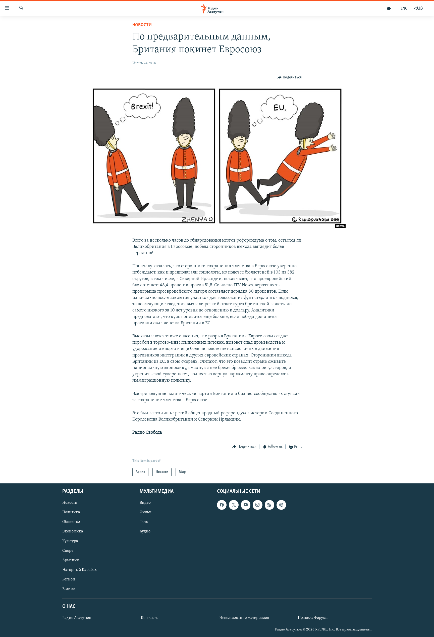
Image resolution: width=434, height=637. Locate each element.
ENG (404, 9)
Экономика (72, 531)
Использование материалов (244, 618)
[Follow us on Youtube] (245, 505)
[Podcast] (281, 505)
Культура (70, 541)
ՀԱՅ (418, 9)
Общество (71, 522)
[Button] (290, 77)
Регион (68, 579)
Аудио (145, 531)
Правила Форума (313, 618)
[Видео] (389, 8)
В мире (68, 589)
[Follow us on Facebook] (222, 505)
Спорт (67, 551)
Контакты (149, 618)
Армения (70, 560)
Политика (71, 512)
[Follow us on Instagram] (257, 505)
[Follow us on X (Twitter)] (233, 505)
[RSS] (269, 505)
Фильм (145, 512)
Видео (145, 503)
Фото (144, 522)
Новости (142, 25)
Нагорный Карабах (79, 570)
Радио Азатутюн (76, 618)
